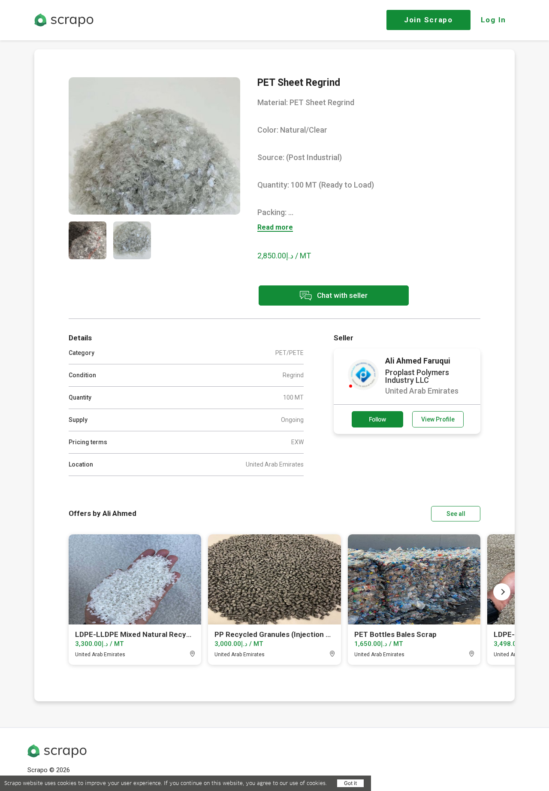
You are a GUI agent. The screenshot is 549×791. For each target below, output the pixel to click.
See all (455, 513)
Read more (275, 227)
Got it (350, 783)
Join (428, 19)
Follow (377, 419)
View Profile (438, 419)
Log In (493, 19)
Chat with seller (341, 295)
